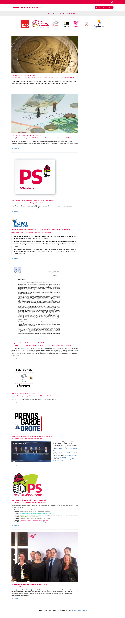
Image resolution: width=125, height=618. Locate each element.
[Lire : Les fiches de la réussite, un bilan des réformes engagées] (27, 485)
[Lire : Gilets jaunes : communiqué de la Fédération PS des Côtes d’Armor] (34, 176)
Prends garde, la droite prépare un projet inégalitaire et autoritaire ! (32, 436)
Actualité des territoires (17, 203)
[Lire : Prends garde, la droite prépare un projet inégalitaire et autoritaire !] (28, 421)
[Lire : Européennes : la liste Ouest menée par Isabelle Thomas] (44, 556)
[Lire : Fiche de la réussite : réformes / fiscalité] (23, 378)
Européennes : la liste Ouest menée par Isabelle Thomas (29, 584)
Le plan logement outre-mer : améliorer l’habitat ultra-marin (37, 513)
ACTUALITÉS (51, 14)
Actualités (27, 203)
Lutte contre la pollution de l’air (28, 517)
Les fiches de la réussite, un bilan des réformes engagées (29, 500)
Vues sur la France (58, 78)
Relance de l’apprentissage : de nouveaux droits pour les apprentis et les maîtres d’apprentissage (48, 515)
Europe (13, 138)
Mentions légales (62, 613)
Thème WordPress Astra (80, 610)
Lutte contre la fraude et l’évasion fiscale (32, 510)
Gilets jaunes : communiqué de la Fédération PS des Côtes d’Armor (32, 200)
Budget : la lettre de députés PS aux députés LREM (27, 343)
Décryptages (20, 232)
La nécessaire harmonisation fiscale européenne (26, 135)
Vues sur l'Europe (57, 138)
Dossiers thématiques (17, 78)
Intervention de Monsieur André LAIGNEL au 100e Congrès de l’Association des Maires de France (41, 230)
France (26, 78)
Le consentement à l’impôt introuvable (23, 75)
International (37, 396)
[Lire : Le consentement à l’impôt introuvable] (44, 54)
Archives (13, 587)
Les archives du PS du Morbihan (26, 8)
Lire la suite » (15, 87)
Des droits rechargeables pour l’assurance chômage (35, 511)
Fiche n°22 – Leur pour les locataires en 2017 (64, 459)
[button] (112, 2)
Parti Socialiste (33, 232)
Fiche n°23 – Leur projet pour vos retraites (65, 456)
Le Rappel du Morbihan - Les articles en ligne (40, 78)
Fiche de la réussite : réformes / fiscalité (23, 393)
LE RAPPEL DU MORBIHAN (68, 14)
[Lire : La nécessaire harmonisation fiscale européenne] (44, 113)
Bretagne (32, 203)
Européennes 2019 (21, 138)
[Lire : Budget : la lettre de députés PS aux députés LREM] (38, 302)
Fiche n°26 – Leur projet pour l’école (63, 447)
